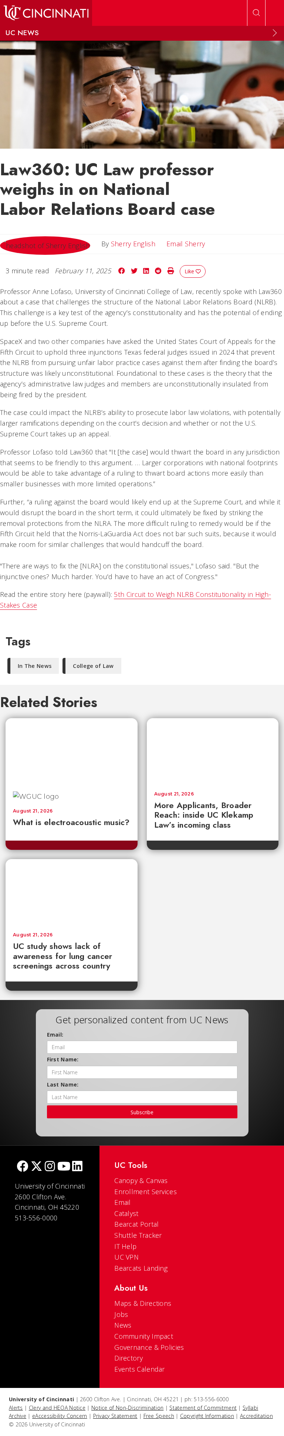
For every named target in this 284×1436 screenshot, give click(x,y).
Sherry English (133, 243)
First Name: (63, 1059)
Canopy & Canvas (141, 1180)
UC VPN (126, 1257)
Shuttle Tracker (138, 1235)
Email (122, 1202)
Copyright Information (207, 1415)
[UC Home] (46, 13)
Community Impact (143, 1336)
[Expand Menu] (275, 33)
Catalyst (126, 1213)
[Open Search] (256, 13)
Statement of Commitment (203, 1407)
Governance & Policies (149, 1347)
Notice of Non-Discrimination (127, 1407)
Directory (128, 1358)
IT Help (125, 1246)
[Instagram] (50, 1166)
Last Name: (63, 1084)
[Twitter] (37, 1166)
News (122, 1325)
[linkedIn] (77, 1166)
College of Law (93, 665)
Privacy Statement (115, 1415)
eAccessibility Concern (59, 1415)
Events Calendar (139, 1369)
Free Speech (158, 1415)
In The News (34, 665)
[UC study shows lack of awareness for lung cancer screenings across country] (72, 892)
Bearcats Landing (141, 1268)
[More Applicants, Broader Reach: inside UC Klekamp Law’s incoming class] (213, 751)
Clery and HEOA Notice (57, 1407)
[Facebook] (22, 1166)
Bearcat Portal (136, 1224)
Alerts (16, 1407)
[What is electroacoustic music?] (72, 751)
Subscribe (142, 1112)
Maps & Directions (142, 1303)
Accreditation (256, 1415)
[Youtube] (63, 1166)
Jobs (121, 1314)
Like (190, 271)
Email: (55, 1034)
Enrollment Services (145, 1191)
